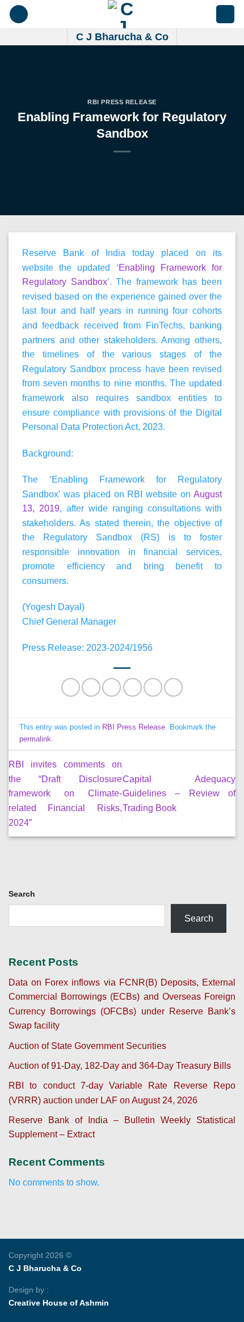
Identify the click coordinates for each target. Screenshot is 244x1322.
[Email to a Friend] (132, 687)
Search (22, 893)
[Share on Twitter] (111, 687)
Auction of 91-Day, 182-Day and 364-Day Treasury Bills (120, 1066)
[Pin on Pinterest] (153, 687)
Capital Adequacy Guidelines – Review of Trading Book (179, 793)
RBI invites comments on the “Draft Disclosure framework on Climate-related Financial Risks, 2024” (65, 793)
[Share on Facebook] (91, 687)
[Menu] (19, 14)
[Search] (225, 14)
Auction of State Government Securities (87, 1046)
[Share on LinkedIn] (173, 687)
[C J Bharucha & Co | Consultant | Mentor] (122, 14)
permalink (35, 739)
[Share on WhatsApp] (70, 687)
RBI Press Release (122, 102)
